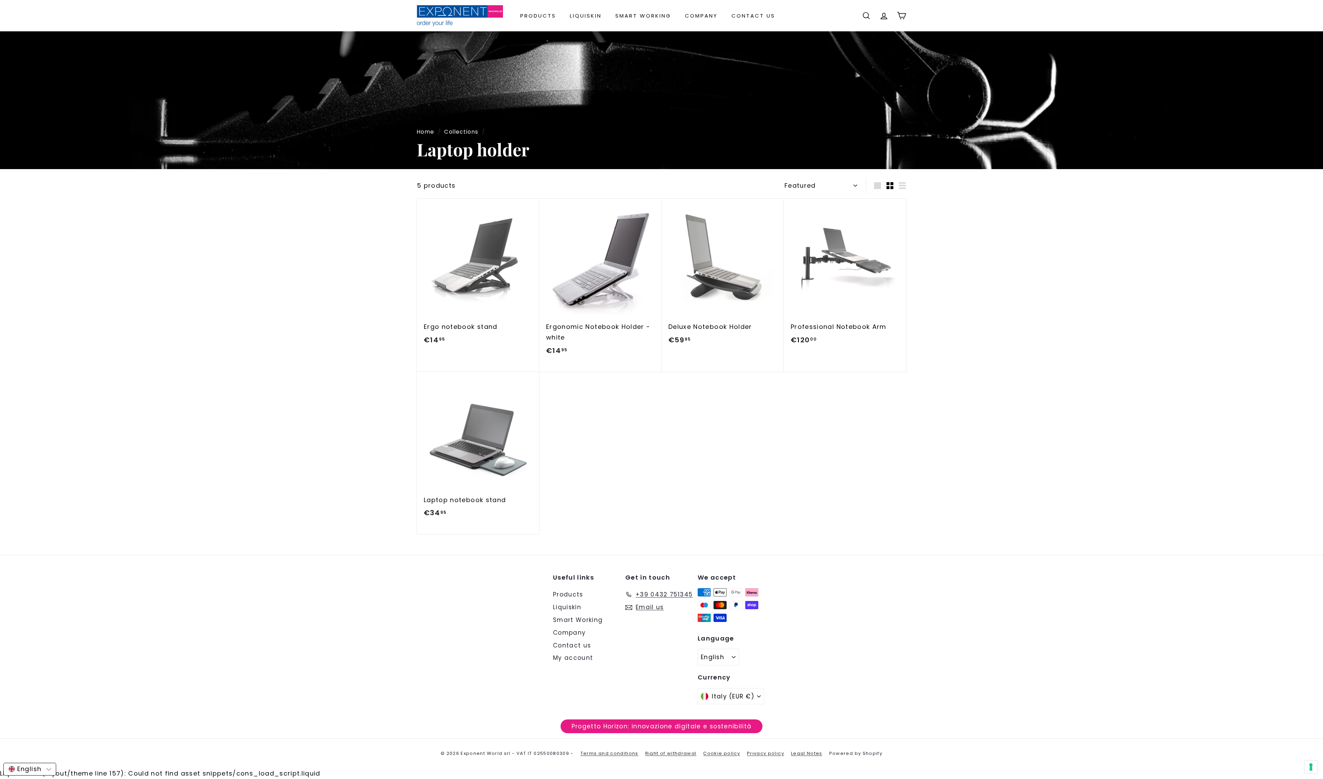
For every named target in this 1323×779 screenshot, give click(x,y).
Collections (461, 131)
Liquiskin (586, 15)
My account (573, 658)
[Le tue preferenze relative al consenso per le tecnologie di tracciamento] (1310, 766)
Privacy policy (765, 753)
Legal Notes (806, 753)
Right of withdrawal (671, 753)
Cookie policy (721, 753)
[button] (29, 769)
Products (538, 15)
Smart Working (643, 15)
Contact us (753, 15)
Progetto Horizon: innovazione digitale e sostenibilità (662, 726)
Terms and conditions (609, 753)
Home (425, 131)
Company (701, 15)
